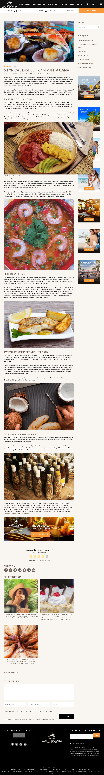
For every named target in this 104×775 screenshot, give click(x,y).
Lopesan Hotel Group (85, 769)
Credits (72, 769)
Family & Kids (82, 51)
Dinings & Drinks (18, 74)
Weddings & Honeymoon (86, 63)
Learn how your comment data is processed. (42, 719)
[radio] (31, 556)
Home (6, 74)
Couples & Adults (83, 55)
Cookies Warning (30, 769)
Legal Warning (44, 769)
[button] (6, 570)
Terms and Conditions (59, 769)
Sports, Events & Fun (85, 67)
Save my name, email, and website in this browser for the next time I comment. (29, 711)
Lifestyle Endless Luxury (86, 40)
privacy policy (80, 743)
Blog (10, 74)
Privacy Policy (16, 769)
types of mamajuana (19, 446)
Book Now (91, 10)
